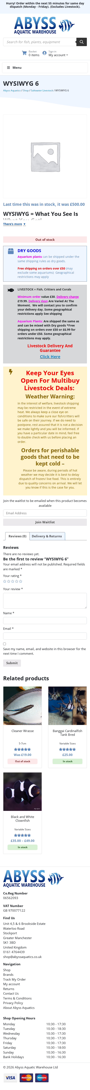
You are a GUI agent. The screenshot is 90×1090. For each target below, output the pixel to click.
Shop (26, 90)
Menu (17, 67)
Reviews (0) (17, 536)
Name (8, 613)
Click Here (50, 356)
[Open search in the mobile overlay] (45, 42)
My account (11, 984)
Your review (13, 589)
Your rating (12, 576)
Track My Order (14, 979)
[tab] (17, 536)
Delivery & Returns (47, 536)
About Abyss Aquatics (19, 1008)
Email (8, 628)
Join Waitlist (45, 522)
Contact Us (11, 993)
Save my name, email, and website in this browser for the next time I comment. (44, 651)
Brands (8, 974)
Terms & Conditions (17, 998)
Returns (8, 989)
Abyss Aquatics (12, 90)
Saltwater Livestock (42, 90)
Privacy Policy (13, 1003)
